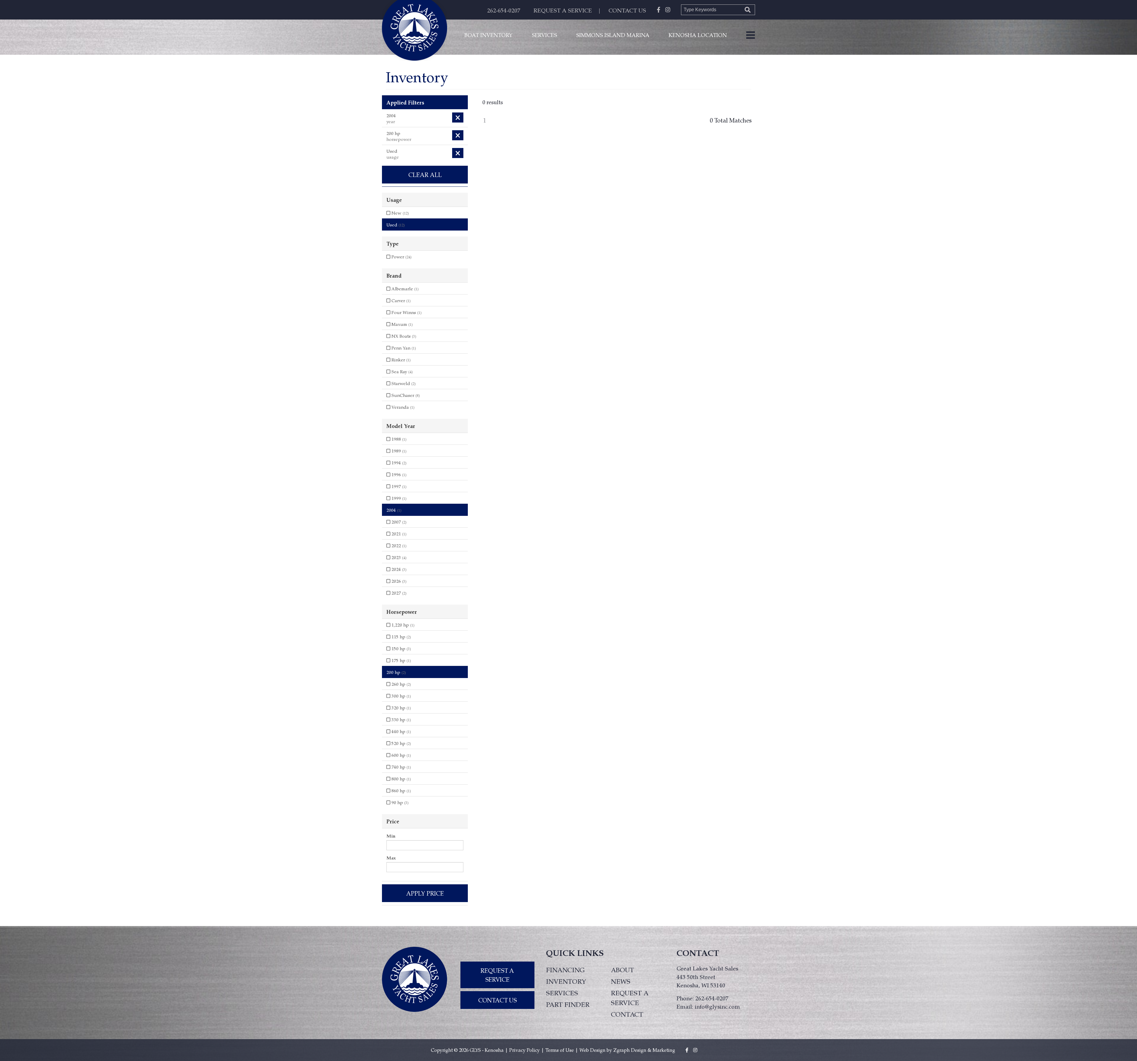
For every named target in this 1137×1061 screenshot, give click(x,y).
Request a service (629, 997)
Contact (627, 1014)
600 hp (400, 755)
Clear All (425, 174)
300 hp (400, 696)
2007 (398, 522)
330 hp (400, 719)
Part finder (568, 1004)
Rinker (400, 360)
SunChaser (405, 395)
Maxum (401, 324)
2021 (398, 534)
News (620, 981)
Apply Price (425, 893)
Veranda (402, 407)
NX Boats (403, 336)
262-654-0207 (503, 10)
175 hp (400, 660)
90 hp (399, 802)
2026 (398, 581)
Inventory (566, 981)
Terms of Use (559, 1049)
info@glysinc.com (717, 1006)
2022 (398, 545)
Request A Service (497, 974)
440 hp (400, 731)
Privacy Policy (524, 1049)
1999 (398, 498)
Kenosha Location (698, 34)
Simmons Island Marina (612, 34)
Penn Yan (403, 348)
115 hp (400, 637)
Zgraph (621, 1049)
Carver (400, 300)
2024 (398, 569)
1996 (398, 474)
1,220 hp (402, 625)
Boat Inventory (488, 34)
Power (401, 257)
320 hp (400, 708)
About (622, 969)
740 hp (400, 767)
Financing (565, 969)
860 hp (400, 790)
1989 (398, 451)
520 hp (400, 743)
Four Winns (406, 312)
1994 (398, 463)
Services (544, 34)
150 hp (400, 648)
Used (395, 225)
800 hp (400, 779)
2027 (398, 593)
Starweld (403, 383)
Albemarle (404, 289)
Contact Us (497, 1000)
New (399, 213)
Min (390, 836)
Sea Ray (401, 371)
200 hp (396, 672)
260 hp (400, 684)
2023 (398, 557)
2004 (394, 510)
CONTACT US (627, 10)
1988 (398, 439)
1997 (398, 486)
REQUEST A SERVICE (563, 10)
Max (391, 858)
